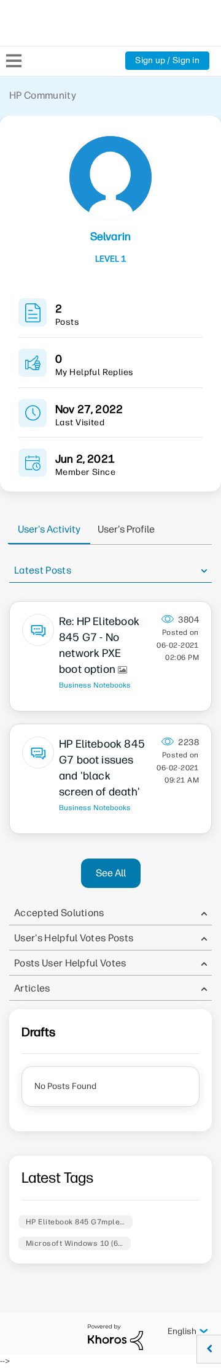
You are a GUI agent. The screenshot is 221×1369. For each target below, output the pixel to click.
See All (111, 873)
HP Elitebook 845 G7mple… (75, 1222)
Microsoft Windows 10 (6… (74, 1243)
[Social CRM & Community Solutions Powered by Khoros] (115, 1337)
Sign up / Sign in (167, 60)
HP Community (42, 95)
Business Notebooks (95, 685)
